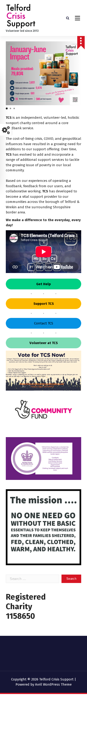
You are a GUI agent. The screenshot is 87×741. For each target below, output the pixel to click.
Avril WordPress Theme (53, 684)
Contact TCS (43, 323)
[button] (7, 108)
